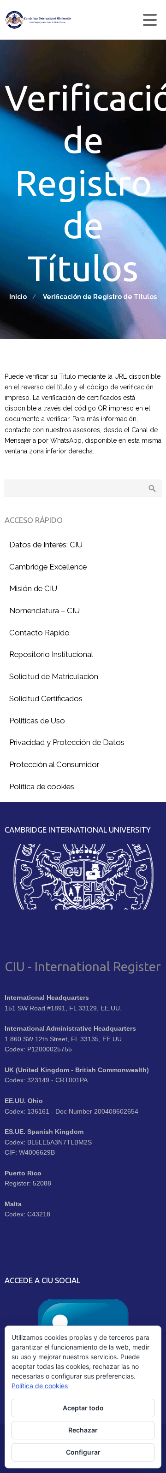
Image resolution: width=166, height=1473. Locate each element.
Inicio (18, 296)
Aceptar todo (83, 1408)
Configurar (83, 1452)
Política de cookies (40, 1386)
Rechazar (83, 1430)
